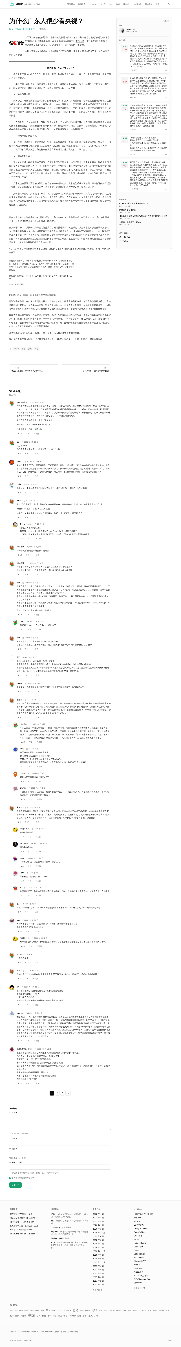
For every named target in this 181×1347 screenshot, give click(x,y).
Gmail (54, 1310)
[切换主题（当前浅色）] (168, 4)
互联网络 (71, 4)
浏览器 (112, 1310)
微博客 (119, 1310)
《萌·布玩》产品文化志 (143, 1214)
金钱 (105, 1310)
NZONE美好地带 (141, 1275)
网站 (26, 1310)
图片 (48, 1310)
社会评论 (127, 4)
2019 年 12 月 (99, 1232)
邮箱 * (14, 1149)
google (93, 1315)
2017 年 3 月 (98, 1277)
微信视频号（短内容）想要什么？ (24, 1233)
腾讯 (43, 1310)
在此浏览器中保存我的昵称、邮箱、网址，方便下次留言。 (36, 1173)
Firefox (67, 1310)
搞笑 (130, 1310)
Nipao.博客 (138, 1272)
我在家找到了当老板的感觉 (21, 1214)
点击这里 (80, 41)
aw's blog (138, 1221)
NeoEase (138, 1268)
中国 (23, 349)
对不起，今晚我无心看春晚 (21, 1229)
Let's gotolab (139, 1254)
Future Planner (140, 1243)
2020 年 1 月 (98, 1229)
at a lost (137, 1218)
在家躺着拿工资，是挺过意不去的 (24, 1226)
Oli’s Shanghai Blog (142, 1279)
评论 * (14, 1112)
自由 (21, 1310)
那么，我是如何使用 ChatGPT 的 (23, 1218)
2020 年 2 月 (98, 1225)
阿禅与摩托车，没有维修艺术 (22, 1222)
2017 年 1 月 (98, 1284)
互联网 (161, 1310)
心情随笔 (92, 4)
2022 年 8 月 (98, 1221)
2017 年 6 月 (98, 1266)
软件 (84, 1316)
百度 (61, 1310)
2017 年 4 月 (98, 1273)
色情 (32, 1310)
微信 (65, 1316)
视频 (100, 1310)
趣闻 (118, 4)
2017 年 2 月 (98, 1281)
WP (124, 1310)
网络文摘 (148, 4)
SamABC (138, 1283)
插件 (17, 1316)
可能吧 (23, 1316)
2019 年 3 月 (98, 1247)
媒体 (12, 1316)
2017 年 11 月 (99, 1262)
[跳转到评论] (166, 70)
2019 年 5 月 (98, 1240)
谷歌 (82, 1310)
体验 (55, 1316)
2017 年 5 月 (98, 1270)
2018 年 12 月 (99, 1251)
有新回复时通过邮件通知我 (23, 1178)
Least (136, 1250)
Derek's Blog (139, 1232)
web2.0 (136, 1310)
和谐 (149, 1310)
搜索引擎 (82, 4)
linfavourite (139, 1257)
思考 (75, 1310)
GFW (87, 1310)
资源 (167, 1310)
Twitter (72, 1316)
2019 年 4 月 (98, 1244)
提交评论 (15, 1185)
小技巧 (102, 4)
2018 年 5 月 (98, 1258)
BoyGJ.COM (139, 1225)
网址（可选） (17, 1162)
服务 (37, 1310)
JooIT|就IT (138, 1246)
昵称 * (14, 1138)
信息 (79, 1316)
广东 (30, 349)
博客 (94, 1310)
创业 (60, 1316)
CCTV (16, 349)
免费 (44, 1315)
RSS (144, 1310)
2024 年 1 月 (98, 1218)
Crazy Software (140, 1228)
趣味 (155, 1310)
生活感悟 (138, 4)
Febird (136, 1239)
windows (13, 1310)
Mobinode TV (140, 1261)
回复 (37, 434)
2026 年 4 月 (98, 1214)
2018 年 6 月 (98, 1255)
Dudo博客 (138, 1236)
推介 (111, 4)
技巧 (38, 1316)
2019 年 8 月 (98, 1236)
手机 (49, 1316)
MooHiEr (137, 1265)
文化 (36, 349)
